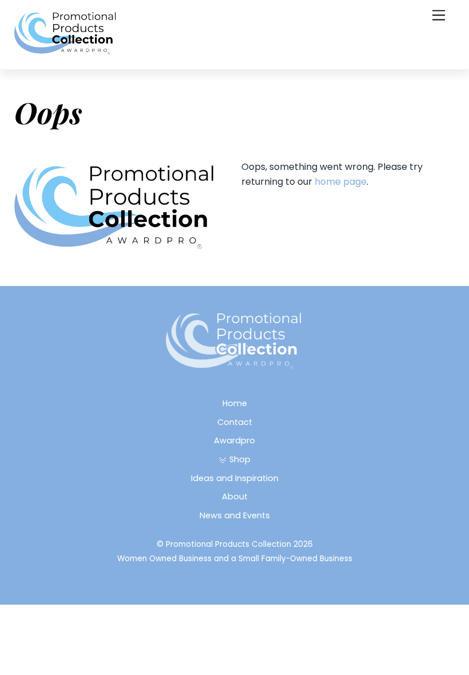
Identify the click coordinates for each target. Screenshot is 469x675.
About (235, 496)
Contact (234, 422)
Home (234, 403)
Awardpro (234, 440)
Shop (238, 459)
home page (341, 181)
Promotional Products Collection (228, 544)
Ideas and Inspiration (235, 478)
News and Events (235, 515)
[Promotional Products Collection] (65, 51)
